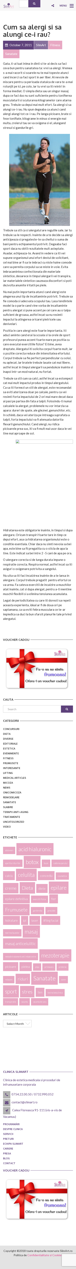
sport (11, 991)
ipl (24, 920)
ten (40, 992)
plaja (37, 967)
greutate (51, 910)
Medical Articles (14, 777)
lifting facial (50, 920)
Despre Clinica (13, 1129)
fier (53, 899)
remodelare (11, 797)
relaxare (8, 979)
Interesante (11, 768)
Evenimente (11, 753)
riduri (23, 978)
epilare (58, 887)
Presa (7, 1153)
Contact (9, 1163)
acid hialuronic (34, 849)
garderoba (37, 910)
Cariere (8, 1148)
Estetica (9, 748)
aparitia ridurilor (12, 863)
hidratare (11, 920)
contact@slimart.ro (24, 1102)
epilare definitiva (16, 899)
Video (7, 826)
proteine (62, 967)
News (6, 787)
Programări (11, 1124)
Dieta (7, 733)
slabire (8, 807)
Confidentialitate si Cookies (45, 1255)
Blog (6, 1158)
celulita (26, 875)
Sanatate (9, 802)
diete (42, 888)
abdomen (9, 850)
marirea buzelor (12, 932)
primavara (48, 967)
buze (46, 863)
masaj (31, 931)
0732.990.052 (44, 1094)
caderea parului (60, 863)
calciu (9, 875)
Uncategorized (13, 821)
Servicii (8, 1134)
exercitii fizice (39, 899)
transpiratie (10, 1001)
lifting (8, 773)
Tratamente (11, 816)
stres (27, 991)
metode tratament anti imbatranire (20, 956)
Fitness (8, 758)
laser (34, 920)
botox (32, 862)
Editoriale (10, 743)
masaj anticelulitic (20, 943)
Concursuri (11, 729)
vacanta (24, 1001)
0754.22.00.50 (22, 1094)
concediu (46, 875)
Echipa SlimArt (13, 1143)
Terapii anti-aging (15, 812)
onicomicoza (12, 792)
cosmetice (62, 876)
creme (10, 888)
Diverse (8, 738)
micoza (8, 782)
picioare (10, 966)
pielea (25, 966)
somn (63, 979)
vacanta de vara (39, 1001)
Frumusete (10, 763)
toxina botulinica (55, 992)
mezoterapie (55, 955)
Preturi (8, 1138)
